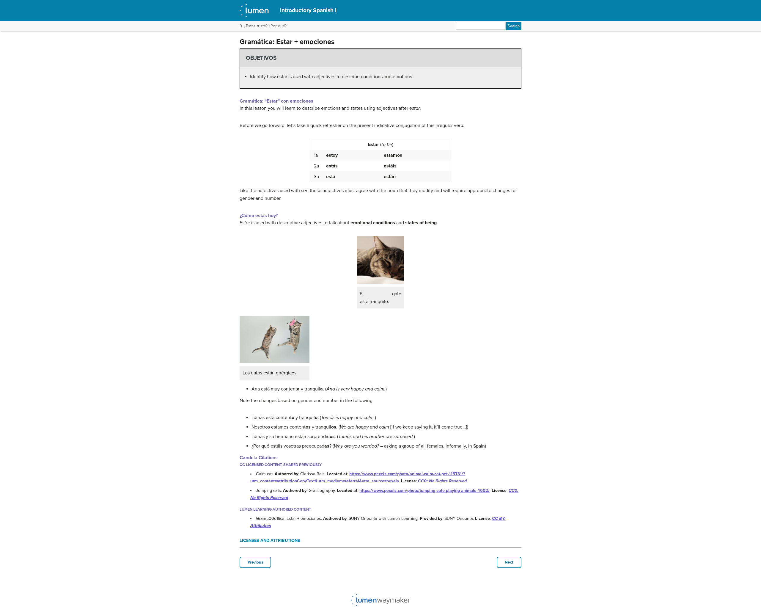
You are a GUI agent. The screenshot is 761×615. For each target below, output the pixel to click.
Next (509, 562)
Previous (255, 562)
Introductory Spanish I (308, 10)
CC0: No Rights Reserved (442, 481)
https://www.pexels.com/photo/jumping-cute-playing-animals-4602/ (424, 490)
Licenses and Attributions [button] (270, 540)
